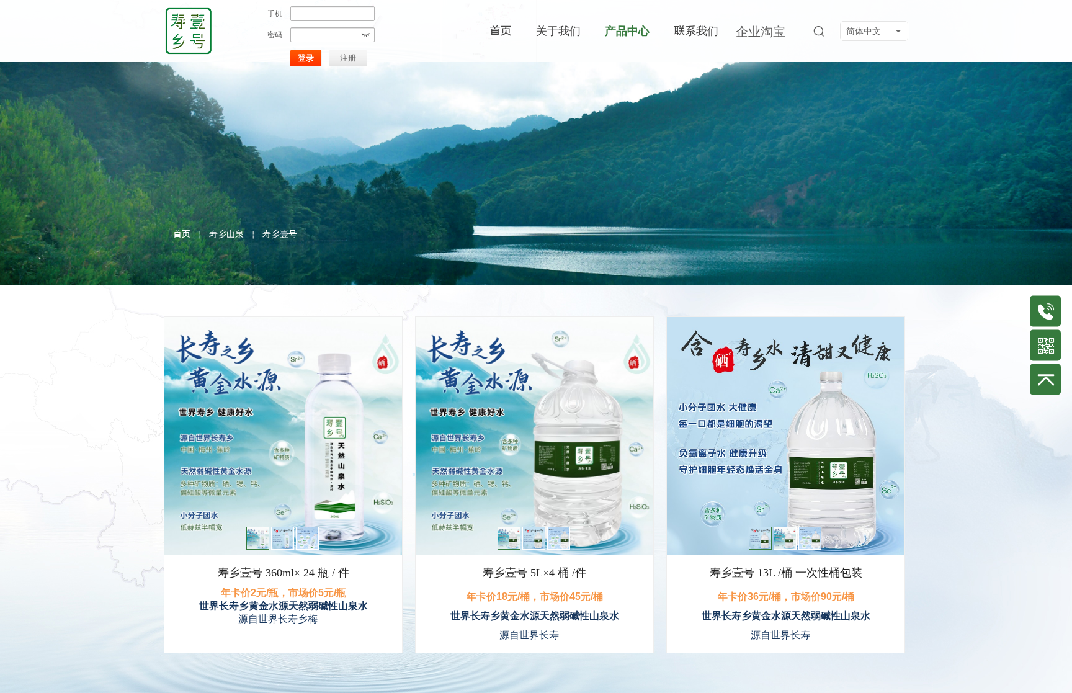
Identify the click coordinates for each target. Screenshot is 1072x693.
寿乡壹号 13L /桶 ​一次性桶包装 (786, 572)
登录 (306, 58)
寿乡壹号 (279, 234)
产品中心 (627, 30)
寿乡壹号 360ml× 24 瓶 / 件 (283, 572)
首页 (181, 234)
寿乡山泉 (226, 234)
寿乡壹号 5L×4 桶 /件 (534, 572)
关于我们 (558, 30)
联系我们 (696, 30)
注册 (348, 58)
